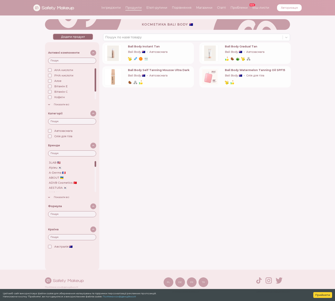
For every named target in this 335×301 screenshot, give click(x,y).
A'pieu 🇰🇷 (55, 167)
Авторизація (289, 7)
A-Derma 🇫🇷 (57, 172)
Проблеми (239, 7)
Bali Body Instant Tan (144, 46)
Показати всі (61, 104)
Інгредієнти (111, 7)
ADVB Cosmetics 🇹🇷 (63, 182)
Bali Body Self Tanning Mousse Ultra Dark (158, 70)
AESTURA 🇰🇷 (58, 187)
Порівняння (182, 7)
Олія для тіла (63, 136)
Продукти (133, 7)
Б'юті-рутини (156, 7)
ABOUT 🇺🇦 (56, 177)
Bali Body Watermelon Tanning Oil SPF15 (255, 70)
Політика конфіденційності (119, 296)
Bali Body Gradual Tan (241, 46)
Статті (221, 7)
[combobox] (105, 37)
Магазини (204, 7)
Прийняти (322, 295)
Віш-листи (260, 7)
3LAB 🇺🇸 (54, 162)
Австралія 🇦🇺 (63, 246)
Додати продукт (73, 37)
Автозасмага (63, 130)
